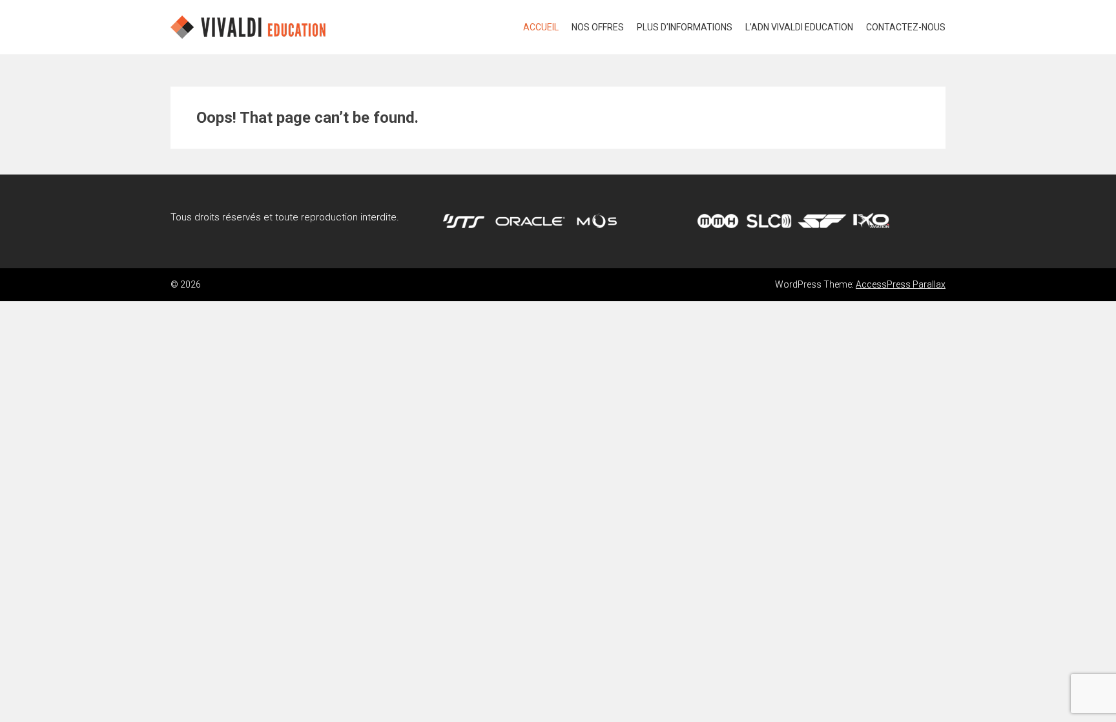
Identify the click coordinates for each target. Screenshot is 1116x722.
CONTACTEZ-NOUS (906, 27)
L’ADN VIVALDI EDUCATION (799, 27)
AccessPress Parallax (901, 284)
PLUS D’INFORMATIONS (684, 27)
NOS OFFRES (598, 27)
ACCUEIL (541, 27)
